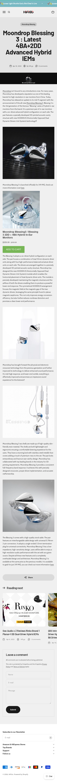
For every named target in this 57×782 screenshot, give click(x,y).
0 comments (43, 66)
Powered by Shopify (21, 774)
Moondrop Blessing (28, 24)
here (22, 188)
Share (30, 577)
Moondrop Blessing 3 (35, 103)
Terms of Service (19, 667)
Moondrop (7, 91)
